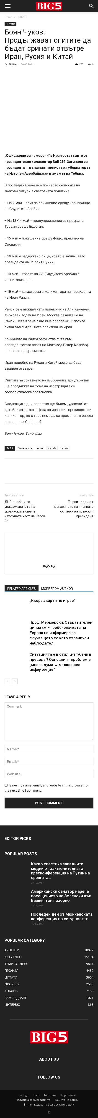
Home (8, 17)
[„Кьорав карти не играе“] (16, 606)
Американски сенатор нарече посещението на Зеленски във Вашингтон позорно (61, 896)
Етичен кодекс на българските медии (49, 1104)
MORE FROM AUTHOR (57, 589)
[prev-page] (7, 681)
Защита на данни (67, 1100)
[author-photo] (49, 560)
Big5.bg (13, 64)
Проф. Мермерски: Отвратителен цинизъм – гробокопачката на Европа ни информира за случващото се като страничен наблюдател (61, 632)
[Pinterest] (30, 74)
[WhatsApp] (40, 74)
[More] (51, 74)
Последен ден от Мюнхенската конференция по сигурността (62, 916)
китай (52, 448)
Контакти (50, 1095)
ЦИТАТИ (22, 17)
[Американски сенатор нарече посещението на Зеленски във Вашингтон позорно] (16, 897)
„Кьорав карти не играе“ (52, 600)
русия (64, 448)
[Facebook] (9, 74)
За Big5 (23, 1095)
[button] (7, 6)
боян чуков (25, 448)
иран (40, 448)
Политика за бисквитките (33, 1100)
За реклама (68, 1095)
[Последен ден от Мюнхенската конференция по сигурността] (16, 920)
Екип (36, 1095)
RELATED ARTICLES (21, 589)
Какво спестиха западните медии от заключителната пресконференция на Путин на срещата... (60, 871)
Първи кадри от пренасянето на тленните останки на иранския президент (73, 509)
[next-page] (15, 681)
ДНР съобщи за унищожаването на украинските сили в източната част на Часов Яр (25, 511)
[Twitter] (19, 74)
